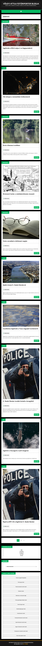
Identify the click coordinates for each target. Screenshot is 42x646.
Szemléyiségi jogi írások (21, 608)
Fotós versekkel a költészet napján (15, 241)
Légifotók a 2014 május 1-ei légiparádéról (17, 48)
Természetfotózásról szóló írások (21, 617)
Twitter (21, 555)
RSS (21, 550)
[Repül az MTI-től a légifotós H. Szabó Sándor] (21, 519)
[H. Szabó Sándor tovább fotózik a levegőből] (21, 398)
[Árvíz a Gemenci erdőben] (21, 142)
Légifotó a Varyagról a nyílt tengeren (16, 451)
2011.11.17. (6, 526)
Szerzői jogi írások (21, 604)
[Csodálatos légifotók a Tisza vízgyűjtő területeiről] (21, 325)
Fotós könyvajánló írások (21, 635)
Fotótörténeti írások (21, 613)
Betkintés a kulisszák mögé (21, 595)
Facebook (22, 551)
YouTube (21, 554)
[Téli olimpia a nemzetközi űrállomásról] (21, 94)
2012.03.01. (6, 405)
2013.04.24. (6, 198)
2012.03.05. (6, 333)
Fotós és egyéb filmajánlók (21, 577)
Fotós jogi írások (21, 582)
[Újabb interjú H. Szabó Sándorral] (21, 282)
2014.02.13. (6, 101)
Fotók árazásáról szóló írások (21, 586)
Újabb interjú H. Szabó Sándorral (14, 285)
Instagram (21, 552)
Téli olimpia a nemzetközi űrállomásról (16, 97)
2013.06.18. (6, 150)
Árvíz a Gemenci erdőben (11, 145)
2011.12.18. (6, 455)
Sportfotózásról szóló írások (21, 622)
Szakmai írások (21, 591)
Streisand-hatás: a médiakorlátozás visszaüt (18, 194)
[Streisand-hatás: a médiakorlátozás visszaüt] (21, 191)
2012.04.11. (6, 245)
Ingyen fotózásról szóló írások (21, 626)
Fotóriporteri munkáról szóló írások (21, 631)
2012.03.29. (6, 289)
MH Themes (25, 644)
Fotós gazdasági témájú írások (21, 600)
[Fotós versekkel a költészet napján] (21, 238)
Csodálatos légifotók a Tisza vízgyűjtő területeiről (20, 329)
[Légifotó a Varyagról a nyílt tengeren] (21, 447)
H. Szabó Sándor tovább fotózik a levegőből (18, 401)
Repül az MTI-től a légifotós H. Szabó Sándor (18, 522)
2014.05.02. (6, 52)
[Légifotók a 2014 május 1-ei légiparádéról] (21, 45)
